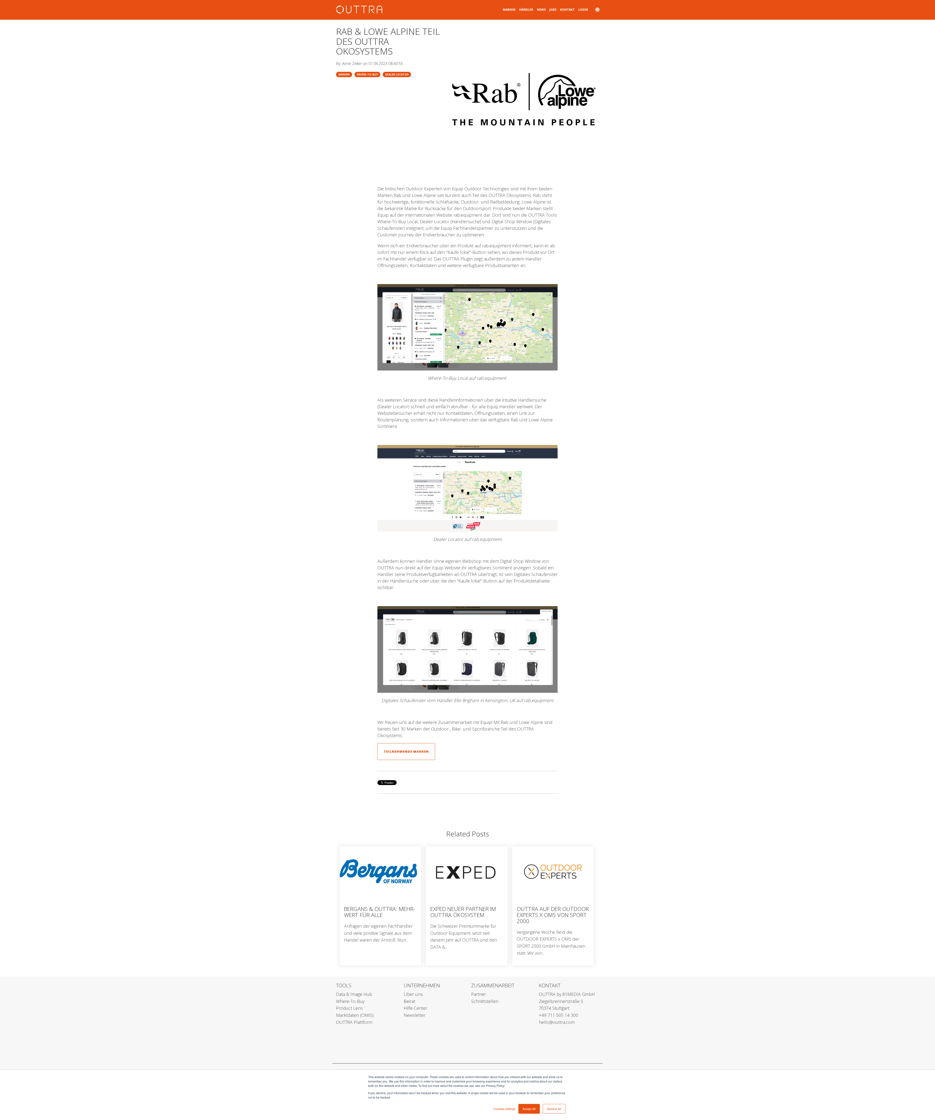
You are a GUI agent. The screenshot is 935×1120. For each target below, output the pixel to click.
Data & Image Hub (354, 994)
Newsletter (414, 1015)
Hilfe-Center (415, 1008)
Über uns (413, 994)
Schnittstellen (484, 1001)
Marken (509, 10)
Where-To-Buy (367, 74)
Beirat (409, 1001)
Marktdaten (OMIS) (355, 1015)
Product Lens (349, 1008)
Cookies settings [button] (504, 1109)
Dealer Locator (397, 74)
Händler (526, 10)
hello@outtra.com (557, 1022)
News (541, 10)
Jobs (552, 10)
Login (583, 10)
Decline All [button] (554, 1109)
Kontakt (567, 10)
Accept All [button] (529, 1109)
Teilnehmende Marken (406, 751)
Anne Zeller (352, 63)
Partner (478, 994)
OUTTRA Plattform (354, 1022)
